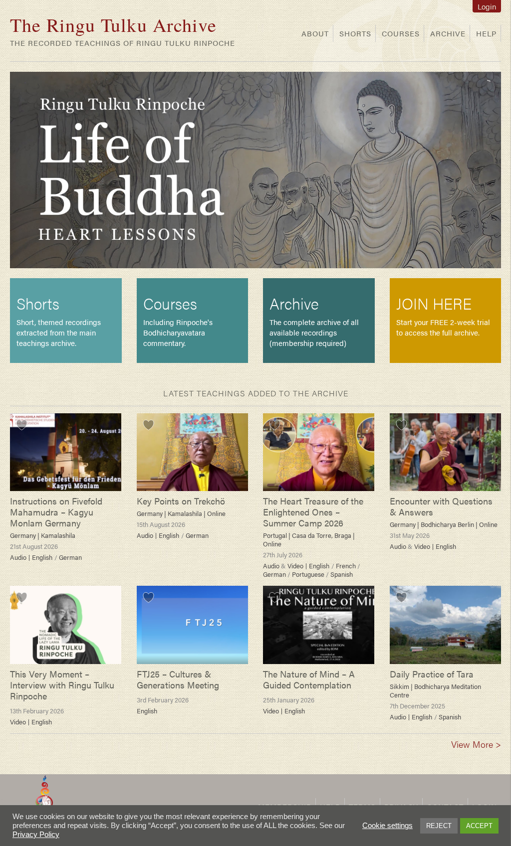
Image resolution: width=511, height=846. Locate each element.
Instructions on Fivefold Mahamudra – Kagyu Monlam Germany (56, 512)
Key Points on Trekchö (181, 501)
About (315, 33)
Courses (401, 33)
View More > (476, 744)
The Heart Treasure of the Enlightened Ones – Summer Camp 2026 (313, 512)
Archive (448, 33)
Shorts (355, 33)
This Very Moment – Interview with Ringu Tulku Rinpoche (62, 685)
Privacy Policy (35, 835)
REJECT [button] (439, 826)
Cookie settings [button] (387, 826)
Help (486, 33)
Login (487, 6)
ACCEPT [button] (479, 826)
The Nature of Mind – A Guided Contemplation (309, 679)
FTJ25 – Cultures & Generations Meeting (178, 679)
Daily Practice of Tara (432, 674)
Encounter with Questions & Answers (441, 506)
